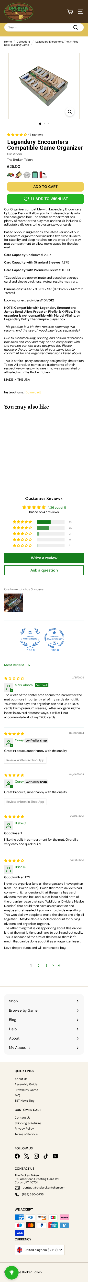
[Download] (32, 392)
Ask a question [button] (44, 570)
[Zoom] (69, 111)
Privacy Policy (24, 1129)
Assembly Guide (26, 1084)
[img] (14, 678)
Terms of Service (26, 1134)
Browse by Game (26, 1090)
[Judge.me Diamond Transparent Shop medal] (54, 638)
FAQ (17, 1095)
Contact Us (22, 1118)
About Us (21, 1079)
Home (8, 41)
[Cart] (70, 11)
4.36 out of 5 (56, 507)
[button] (17, 135)
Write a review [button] (44, 558)
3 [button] (46, 965)
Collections (24, 41)
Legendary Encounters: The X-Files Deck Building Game (41, 43)
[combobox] (44, 27)
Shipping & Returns (28, 1123)
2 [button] (39, 965)
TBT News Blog (24, 1101)
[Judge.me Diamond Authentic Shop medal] (30, 638)
